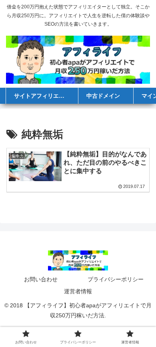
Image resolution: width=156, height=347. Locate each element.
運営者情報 (78, 291)
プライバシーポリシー (116, 279)
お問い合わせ (41, 279)
